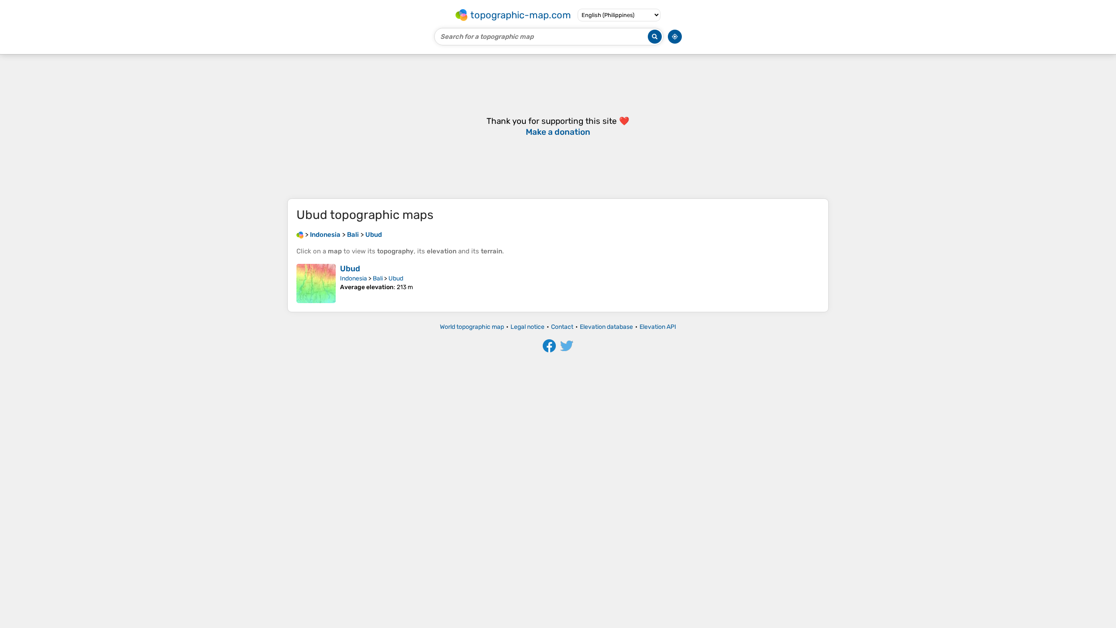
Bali (378, 278)
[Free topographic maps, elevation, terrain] (299, 235)
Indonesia (353, 278)
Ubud (350, 268)
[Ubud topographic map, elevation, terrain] (316, 283)
